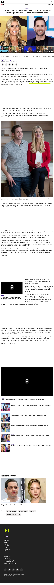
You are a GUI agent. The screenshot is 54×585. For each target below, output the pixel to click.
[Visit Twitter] (9, 570)
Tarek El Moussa (6, 75)
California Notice (8, 562)
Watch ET (50, 4)
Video (26, 4)
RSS (5, 551)
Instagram (6, 541)
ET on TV (6, 546)
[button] (12, 287)
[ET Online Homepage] (3, 2)
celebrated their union (39, 252)
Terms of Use (7, 556)
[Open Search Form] (52, 2)
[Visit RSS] (21, 570)
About (5, 547)
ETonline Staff (7, 549)
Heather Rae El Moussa (13, 514)
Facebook (6, 539)
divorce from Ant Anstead (17, 242)
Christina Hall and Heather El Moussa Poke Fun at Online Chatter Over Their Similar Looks (11, 299)
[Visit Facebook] (5, 570)
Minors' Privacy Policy (10, 563)
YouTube (6, 544)
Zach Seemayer (7, 60)
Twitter (6, 542)
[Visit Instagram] (13, 570)
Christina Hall (22, 76)
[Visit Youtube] (17, 569)
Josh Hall (32, 511)
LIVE (3, 4)
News (27, 8)
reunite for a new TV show (37, 298)
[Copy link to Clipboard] (16, 64)
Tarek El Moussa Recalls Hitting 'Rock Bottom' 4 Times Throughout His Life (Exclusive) (23, 399)
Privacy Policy (7, 558)
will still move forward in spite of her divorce (38, 290)
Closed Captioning (9, 560)
